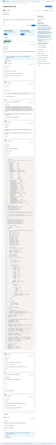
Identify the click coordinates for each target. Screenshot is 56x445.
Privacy (6, 443)
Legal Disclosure (17, 443)
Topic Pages (37, 1)
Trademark (21, 443)
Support (25, 443)
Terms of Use (9, 443)
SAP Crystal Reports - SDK (6, 14)
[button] (49, 10)
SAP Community (5, 3)
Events (30, 1)
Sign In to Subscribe (48, 6)
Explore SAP (48, 1)
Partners (27, 1)
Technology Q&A (19, 3)
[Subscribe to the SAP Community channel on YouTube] (49, 443)
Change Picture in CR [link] (24, 3)
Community (8, 1)
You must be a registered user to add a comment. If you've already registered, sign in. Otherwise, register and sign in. (18, 57)
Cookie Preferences (29, 443)
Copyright (12, 443)
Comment (33, 25)
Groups (20, 1)
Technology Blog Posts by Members (43, 33)
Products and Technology (14, 1)
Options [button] (52, 6)
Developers (23, 1)
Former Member (8, 10)
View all (38, 65)
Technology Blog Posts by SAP (42, 29)
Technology (15, 3)
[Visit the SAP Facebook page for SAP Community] (46, 443)
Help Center (33, 1)
